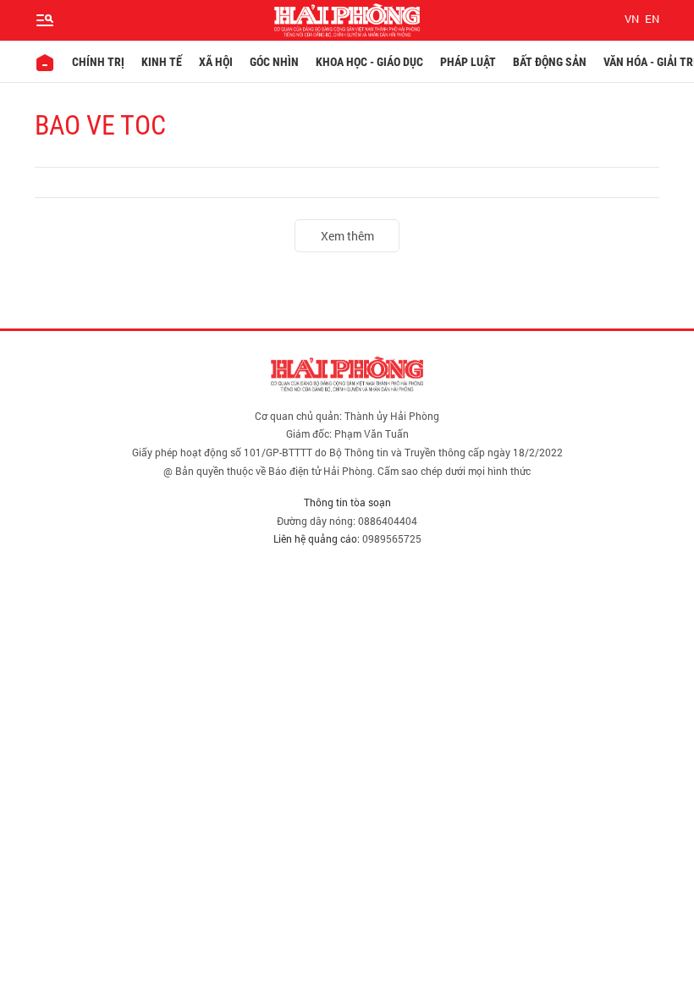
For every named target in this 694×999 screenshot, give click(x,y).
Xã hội (216, 62)
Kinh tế (161, 62)
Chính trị (98, 62)
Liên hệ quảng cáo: (316, 538)
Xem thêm (347, 236)
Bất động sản (550, 62)
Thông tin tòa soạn (347, 502)
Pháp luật (468, 62)
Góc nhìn (274, 62)
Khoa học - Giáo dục (369, 62)
